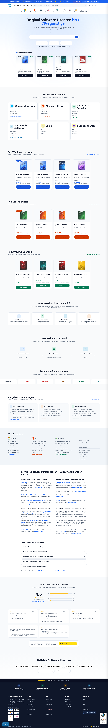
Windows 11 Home (13, 443)
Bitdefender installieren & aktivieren (83, 409)
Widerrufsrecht (86, 709)
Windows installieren (69, 701)
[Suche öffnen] (85, 5)
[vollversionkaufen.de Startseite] (15, 696)
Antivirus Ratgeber (83, 456)
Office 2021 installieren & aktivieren (51, 409)
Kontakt (47, 706)
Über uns (85, 699)
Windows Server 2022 (13, 450)
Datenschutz (86, 701)
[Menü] (106, 713)
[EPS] (16, 716)
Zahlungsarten (49, 701)
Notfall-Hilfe (49, 709)
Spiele (28, 711)
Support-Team (62, 531)
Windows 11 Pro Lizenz (22, 666)
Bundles (28, 716)
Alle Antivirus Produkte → (93, 254)
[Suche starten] (76, 37)
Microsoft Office (30, 701)
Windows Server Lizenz (63, 671)
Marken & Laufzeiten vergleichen (63, 450)
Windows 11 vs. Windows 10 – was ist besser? (23, 417)
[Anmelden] (92, 5)
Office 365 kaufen (70, 666)
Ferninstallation (49, 704)
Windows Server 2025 (13, 452)
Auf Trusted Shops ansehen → (38, 601)
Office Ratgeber (82, 454)
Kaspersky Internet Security (62, 443)
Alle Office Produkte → (94, 204)
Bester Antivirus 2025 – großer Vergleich (84, 411)
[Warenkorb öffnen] (98, 5)
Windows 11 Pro (12, 441)
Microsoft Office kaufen (63, 479)
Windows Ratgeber (83, 452)
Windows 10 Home (13, 448)
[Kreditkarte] (10, 713)
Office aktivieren (68, 704)
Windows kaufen (42, 43)
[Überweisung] (16, 713)
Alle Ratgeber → (96, 399)
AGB (84, 704)
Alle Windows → (12, 454)
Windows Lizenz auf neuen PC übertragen (22, 415)
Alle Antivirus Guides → (77, 418)
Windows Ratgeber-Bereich (29, 504)
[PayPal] (10, 710)
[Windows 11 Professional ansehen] (25, 66)
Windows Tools (30, 706)
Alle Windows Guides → (15, 419)
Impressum (85, 706)
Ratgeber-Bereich (76, 533)
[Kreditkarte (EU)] (10, 719)
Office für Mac (35, 452)
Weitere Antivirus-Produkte (61, 448)
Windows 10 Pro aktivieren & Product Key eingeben (22, 412)
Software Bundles (83, 447)
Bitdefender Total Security (85, 666)
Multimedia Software (84, 440)
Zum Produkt (23, 187)
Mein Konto (48, 711)
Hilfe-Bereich (41, 570)
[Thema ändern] (89, 5)
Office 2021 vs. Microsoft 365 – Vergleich (53, 411)
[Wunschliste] (95, 5)
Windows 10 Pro (12, 446)
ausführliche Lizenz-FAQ (59, 570)
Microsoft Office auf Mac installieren (52, 415)
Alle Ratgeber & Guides (84, 450)
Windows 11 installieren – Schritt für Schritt (23, 409)
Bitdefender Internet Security (62, 441)
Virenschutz (29, 704)
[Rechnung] (10, 716)
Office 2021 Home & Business (39, 443)
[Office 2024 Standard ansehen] (44, 66)
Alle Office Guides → (45, 418)
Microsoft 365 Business (37, 450)
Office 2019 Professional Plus (39, 446)
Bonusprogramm (49, 714)
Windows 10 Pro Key (37, 666)
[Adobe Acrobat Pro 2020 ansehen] (83, 66)
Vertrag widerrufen (90, 712)
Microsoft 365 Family (37, 448)
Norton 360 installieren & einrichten (82, 415)
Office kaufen (54, 43)
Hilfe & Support (82, 459)
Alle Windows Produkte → (93, 154)
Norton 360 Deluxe (34, 520)
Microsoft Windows (31, 699)
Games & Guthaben (83, 442)
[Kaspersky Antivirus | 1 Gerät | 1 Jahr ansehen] (63, 66)
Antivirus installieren (69, 706)
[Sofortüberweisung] (16, 710)
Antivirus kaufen (66, 43)
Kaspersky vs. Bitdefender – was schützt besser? (85, 413)
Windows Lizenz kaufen (28, 479)
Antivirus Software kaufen (29, 509)
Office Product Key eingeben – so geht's (52, 413)
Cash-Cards (29, 714)
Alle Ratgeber (67, 699)
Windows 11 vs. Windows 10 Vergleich (36, 500)
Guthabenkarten (83, 445)
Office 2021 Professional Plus (39, 441)
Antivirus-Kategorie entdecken (62, 452)
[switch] (103, 722)
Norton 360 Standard (60, 446)
